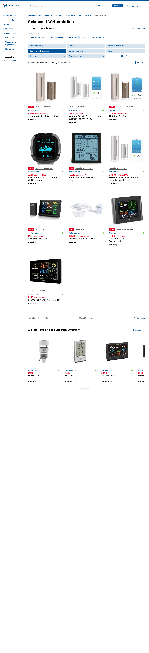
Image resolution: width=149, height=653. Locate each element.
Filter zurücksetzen (137, 28)
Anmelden (117, 6)
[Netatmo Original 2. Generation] (45, 97)
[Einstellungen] (107, 6)
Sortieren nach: (33, 63)
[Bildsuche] (99, 6)
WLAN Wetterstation (38, 37)
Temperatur (72, 37)
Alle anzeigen (137, 330)
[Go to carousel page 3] (84, 388)
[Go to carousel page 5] (88, 388)
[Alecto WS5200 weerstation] (86, 158)
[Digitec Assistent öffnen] (127, 6)
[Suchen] (30, 6)
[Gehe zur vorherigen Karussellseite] (29, 360)
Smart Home (8, 29)
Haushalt (6, 24)
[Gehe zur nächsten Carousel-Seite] (141, 360)
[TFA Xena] (80, 360)
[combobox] (44, 62)
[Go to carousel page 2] (82, 388)
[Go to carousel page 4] (86, 388)
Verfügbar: (56, 63)
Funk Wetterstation (99, 37)
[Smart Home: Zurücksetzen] (64, 51)
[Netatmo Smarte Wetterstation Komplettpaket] (127, 158)
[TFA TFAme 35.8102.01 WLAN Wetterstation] (45, 158)
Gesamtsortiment (10, 15)
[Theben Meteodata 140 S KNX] (86, 220)
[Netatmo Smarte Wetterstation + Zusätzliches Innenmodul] (86, 97)
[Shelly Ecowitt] (43, 360)
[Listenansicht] (142, 62)
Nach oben (141, 318)
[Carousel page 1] (81, 388)
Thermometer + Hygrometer (11, 43)
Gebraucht (7, 20)
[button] (62, 110)
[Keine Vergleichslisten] (133, 6)
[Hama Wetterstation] (45, 220)
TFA (84, 37)
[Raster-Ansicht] (137, 62)
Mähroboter (9, 38)
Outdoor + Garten (10, 33)
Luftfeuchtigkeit (56, 37)
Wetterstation (11, 49)
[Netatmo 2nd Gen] (127, 97)
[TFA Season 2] (117, 360)
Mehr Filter (125, 56)
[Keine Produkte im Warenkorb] (143, 6)
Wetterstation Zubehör (12, 61)
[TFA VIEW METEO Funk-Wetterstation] (127, 220)
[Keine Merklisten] (138, 6)
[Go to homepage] (11, 6)
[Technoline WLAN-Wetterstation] (45, 281)
